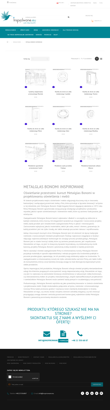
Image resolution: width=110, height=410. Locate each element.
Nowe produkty (23, 357)
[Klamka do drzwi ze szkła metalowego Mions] (36, 114)
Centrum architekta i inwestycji (80, 3)
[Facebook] (82, 393)
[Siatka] (97, 59)
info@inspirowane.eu (46, 393)
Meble (36, 30)
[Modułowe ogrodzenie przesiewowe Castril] (36, 151)
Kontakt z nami (39, 357)
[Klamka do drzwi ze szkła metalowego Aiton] (63, 114)
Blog (95, 3)
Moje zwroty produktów (32, 363)
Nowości (39, 34)
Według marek (10, 30)
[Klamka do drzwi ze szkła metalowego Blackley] (91, 114)
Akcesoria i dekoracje (50, 30)
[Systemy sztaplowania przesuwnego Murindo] (36, 77)
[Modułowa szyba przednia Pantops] (63, 151)
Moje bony (63, 363)
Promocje (47, 34)
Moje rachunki (50, 363)
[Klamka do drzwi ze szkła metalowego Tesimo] (91, 77)
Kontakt (73, 5)
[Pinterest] (96, 393)
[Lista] (101, 59)
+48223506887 (21, 393)
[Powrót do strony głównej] (8, 42)
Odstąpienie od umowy (15, 360)
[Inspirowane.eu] (13, 17)
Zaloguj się (88, 15)
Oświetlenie (24, 30)
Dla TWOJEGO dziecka (70, 30)
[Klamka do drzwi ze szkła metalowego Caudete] (63, 77)
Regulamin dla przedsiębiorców (84, 357)
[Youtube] (92, 393)
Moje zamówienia (13, 363)
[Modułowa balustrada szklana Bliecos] (91, 151)
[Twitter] (87, 393)
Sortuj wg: (27, 59)
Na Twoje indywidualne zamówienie (21, 34)
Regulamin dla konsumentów (58, 357)
